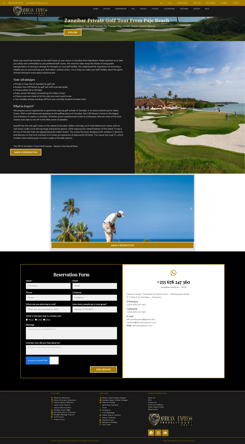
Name (29, 280)
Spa (161, 3)
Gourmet (224, 3)
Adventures (169, 9)
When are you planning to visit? (41, 304)
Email (75, 280)
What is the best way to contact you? (43, 316)
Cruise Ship (197, 3)
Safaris (106, 9)
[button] (120, 240)
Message (30, 324)
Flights (155, 9)
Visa (133, 9)
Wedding (184, 9)
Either (48, 320)
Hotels (143, 9)
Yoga (170, 3)
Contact (236, 3)
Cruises (196, 9)
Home (95, 9)
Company (77, 292)
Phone (29, 292)
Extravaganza (182, 3)
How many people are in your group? (89, 304)
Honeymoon (120, 9)
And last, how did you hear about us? (43, 343)
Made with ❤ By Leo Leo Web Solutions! (178, 441)
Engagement (211, 3)
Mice (207, 9)
